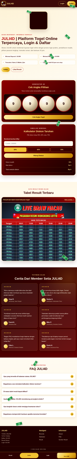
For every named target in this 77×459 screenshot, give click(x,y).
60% (38, 149)
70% (61, 149)
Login (62, 3)
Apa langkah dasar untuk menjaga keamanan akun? (22, 406)
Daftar (71, 3)
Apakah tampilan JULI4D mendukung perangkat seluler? (23, 399)
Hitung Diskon (38, 155)
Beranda (41, 434)
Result (41, 439)
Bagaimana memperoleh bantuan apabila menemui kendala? (25, 414)
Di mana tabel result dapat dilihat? (15, 391)
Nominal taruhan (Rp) (11, 139)
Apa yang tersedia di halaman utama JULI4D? (19, 376)
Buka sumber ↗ (69, 199)
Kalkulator (42, 437)
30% (15, 149)
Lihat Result (17, 69)
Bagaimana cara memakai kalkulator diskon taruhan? (22, 384)
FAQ (60, 437)
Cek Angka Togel (38, 117)
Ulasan (61, 434)
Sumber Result (63, 439)
